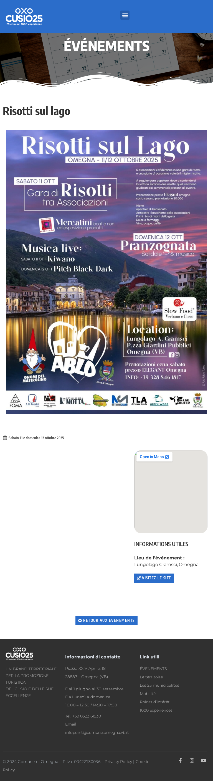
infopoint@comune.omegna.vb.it (97, 732)
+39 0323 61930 (86, 716)
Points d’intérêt (155, 701)
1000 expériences (156, 710)
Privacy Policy (118, 761)
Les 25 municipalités (159, 685)
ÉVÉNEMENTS (153, 668)
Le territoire (151, 676)
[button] (125, 15)
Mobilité (148, 693)
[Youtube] (203, 760)
